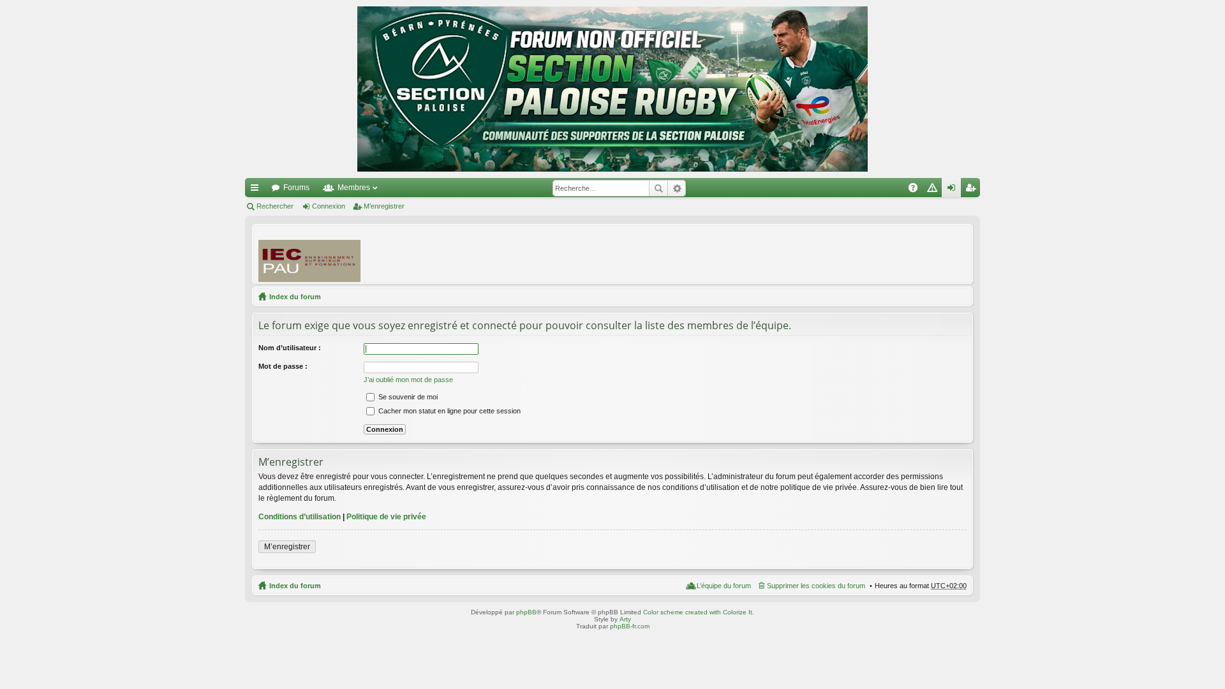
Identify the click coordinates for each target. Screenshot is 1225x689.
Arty (625, 619)
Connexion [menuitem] (954, 190)
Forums (296, 187)
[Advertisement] (734, 253)
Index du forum (295, 296)
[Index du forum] (612, 89)
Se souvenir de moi (407, 397)
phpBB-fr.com (630, 626)
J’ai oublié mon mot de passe (408, 379)
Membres (354, 187)
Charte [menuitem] (935, 190)
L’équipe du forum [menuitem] (724, 585)
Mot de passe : (283, 366)
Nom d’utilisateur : (289, 348)
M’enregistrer (384, 206)
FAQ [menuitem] (917, 190)
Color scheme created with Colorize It (697, 612)
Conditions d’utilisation (299, 516)
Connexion (328, 206)
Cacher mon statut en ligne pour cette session (448, 411)
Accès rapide (257, 190)
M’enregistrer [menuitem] (973, 190)
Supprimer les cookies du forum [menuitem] (816, 585)
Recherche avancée (676, 188)
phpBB (526, 612)
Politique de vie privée (386, 516)
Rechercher (658, 188)
